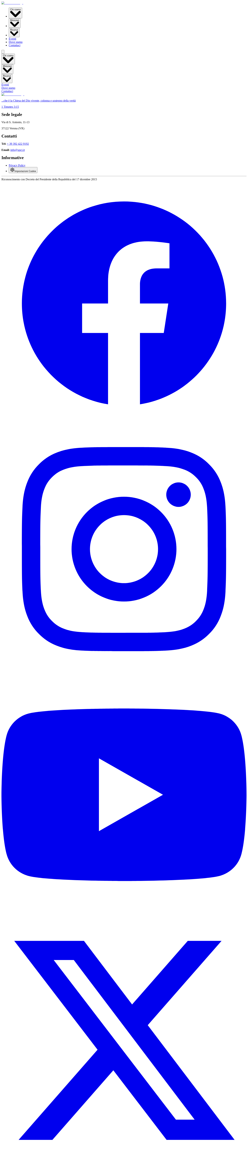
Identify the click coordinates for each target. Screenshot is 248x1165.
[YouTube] (124, 916)
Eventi (12, 38)
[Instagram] (124, 670)
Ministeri (14, 20)
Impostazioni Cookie (25, 171)
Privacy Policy (17, 165)
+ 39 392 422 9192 (18, 143)
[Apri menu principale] (2, 52)
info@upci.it (17, 149)
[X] (124, 1161)
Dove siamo (16, 42)
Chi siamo (15, 9)
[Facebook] (124, 424)
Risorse (14, 29)
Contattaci (14, 45)
